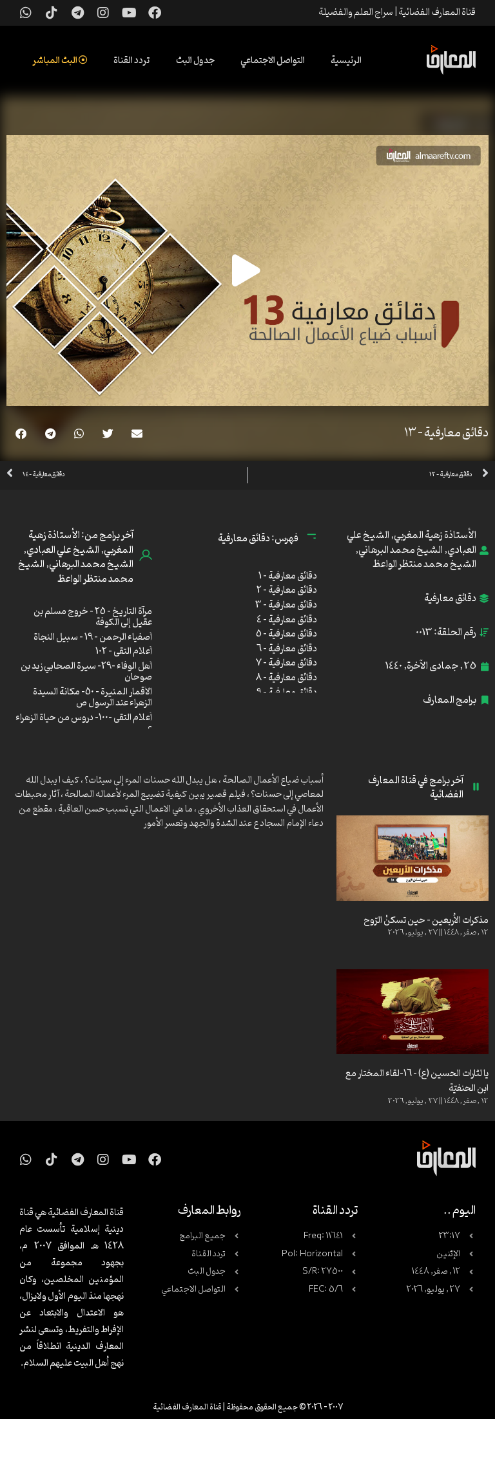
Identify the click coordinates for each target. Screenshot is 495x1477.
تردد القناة (131, 61)
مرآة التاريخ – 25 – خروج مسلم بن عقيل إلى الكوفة (93, 617)
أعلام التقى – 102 (123, 651)
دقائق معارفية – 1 (287, 576)
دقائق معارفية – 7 (286, 663)
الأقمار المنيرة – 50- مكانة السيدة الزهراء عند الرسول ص (92, 698)
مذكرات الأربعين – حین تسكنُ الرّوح (426, 920)
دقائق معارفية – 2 (287, 590)
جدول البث (195, 61)
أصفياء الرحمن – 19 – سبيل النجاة (93, 637)
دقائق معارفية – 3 (286, 605)
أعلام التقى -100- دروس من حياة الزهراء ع (83, 723)
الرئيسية (346, 61)
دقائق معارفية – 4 (287, 620)
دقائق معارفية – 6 (287, 649)
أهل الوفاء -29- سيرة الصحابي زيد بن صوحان (86, 672)
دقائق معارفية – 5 (286, 634)
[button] (136, 433)
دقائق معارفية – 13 (446, 433)
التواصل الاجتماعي (272, 61)
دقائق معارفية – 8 (286, 678)
